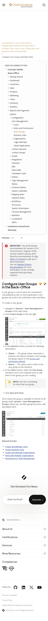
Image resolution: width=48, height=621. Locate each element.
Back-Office (26, 43)
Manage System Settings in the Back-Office (18, 46)
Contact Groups (18, 152)
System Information (20, 208)
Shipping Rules (18, 194)
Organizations (20, 138)
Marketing (14, 95)
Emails (14, 156)
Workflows (16, 201)
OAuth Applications (22, 145)
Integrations (17, 159)
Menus (15, 184)
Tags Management (20, 180)
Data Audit (16, 170)
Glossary (12, 230)
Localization (17, 218)
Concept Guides (15, 69)
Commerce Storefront (18, 226)
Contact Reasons (19, 149)
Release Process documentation (20, 265)
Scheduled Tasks (19, 173)
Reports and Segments (19, 110)
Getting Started (16, 76)
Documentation (8, 43)
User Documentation (16, 65)
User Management (20, 121)
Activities (13, 106)
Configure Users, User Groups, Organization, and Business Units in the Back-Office (20, 50)
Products (13, 91)
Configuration (17, 117)
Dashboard (14, 80)
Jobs (13, 166)
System (13, 114)
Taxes (12, 99)
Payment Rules (18, 198)
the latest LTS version (24, 257)
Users (17, 43)
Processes (16, 205)
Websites (16, 215)
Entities (15, 177)
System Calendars (19, 191)
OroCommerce (13, 520)
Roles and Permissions (23, 128)
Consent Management (21, 211)
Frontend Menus (19, 187)
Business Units (20, 135)
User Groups (19, 131)
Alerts (14, 222)
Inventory (14, 103)
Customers (14, 84)
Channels (16, 163)
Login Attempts (20, 142)
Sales (12, 88)
